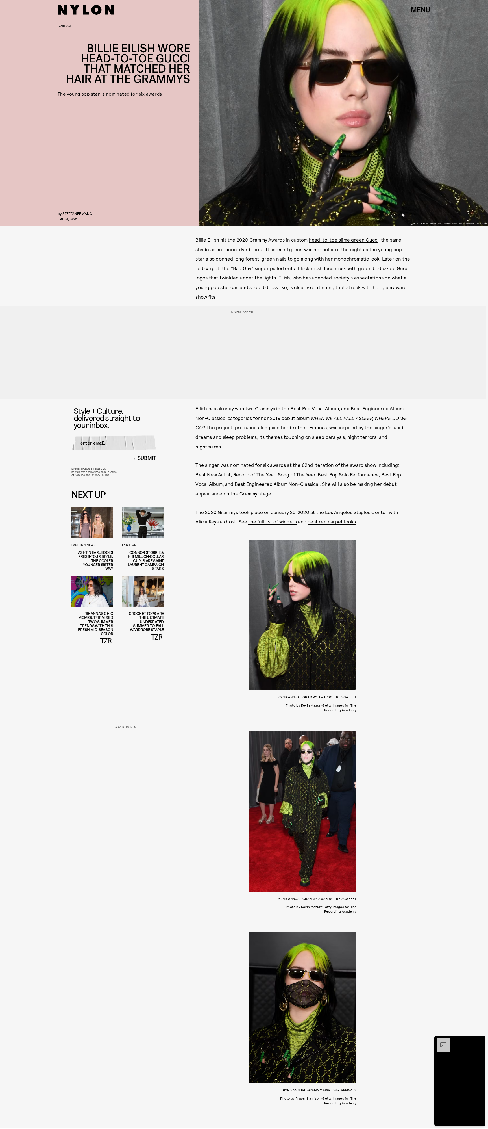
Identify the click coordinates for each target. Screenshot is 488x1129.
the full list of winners (272, 521)
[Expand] (440, 1040)
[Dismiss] (478, 1040)
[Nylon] (86, 10)
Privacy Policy (99, 474)
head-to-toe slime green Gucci (344, 239)
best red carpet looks (332, 521)
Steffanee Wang (77, 213)
